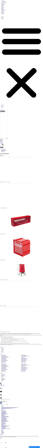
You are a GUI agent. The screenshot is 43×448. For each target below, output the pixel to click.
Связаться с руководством (3, 396)
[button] (21, 62)
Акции (2, 376)
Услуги (2, 105)
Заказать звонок (2, 386)
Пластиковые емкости (4, 358)
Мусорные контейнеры (23, 355)
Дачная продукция (3, 359)
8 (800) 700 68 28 (2, 385)
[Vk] (1, 403)
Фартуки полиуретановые (4, 360)
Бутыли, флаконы (23, 366)
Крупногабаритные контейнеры (5, 356)
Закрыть (1, 434)
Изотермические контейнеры (24, 358)
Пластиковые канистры (4, 366)
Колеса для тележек (23, 361)
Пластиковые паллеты (23, 356)
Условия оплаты (3, 374)
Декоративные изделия (23, 359)
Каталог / (1, 155)
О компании (3, 16)
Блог (2, 17)
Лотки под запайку (23, 362)
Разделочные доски (23, 360)
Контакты (3, 18)
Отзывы (2, 348)
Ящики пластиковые (4, 355)
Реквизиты (3, 375)
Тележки (2, 362)
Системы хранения (4, 361)
